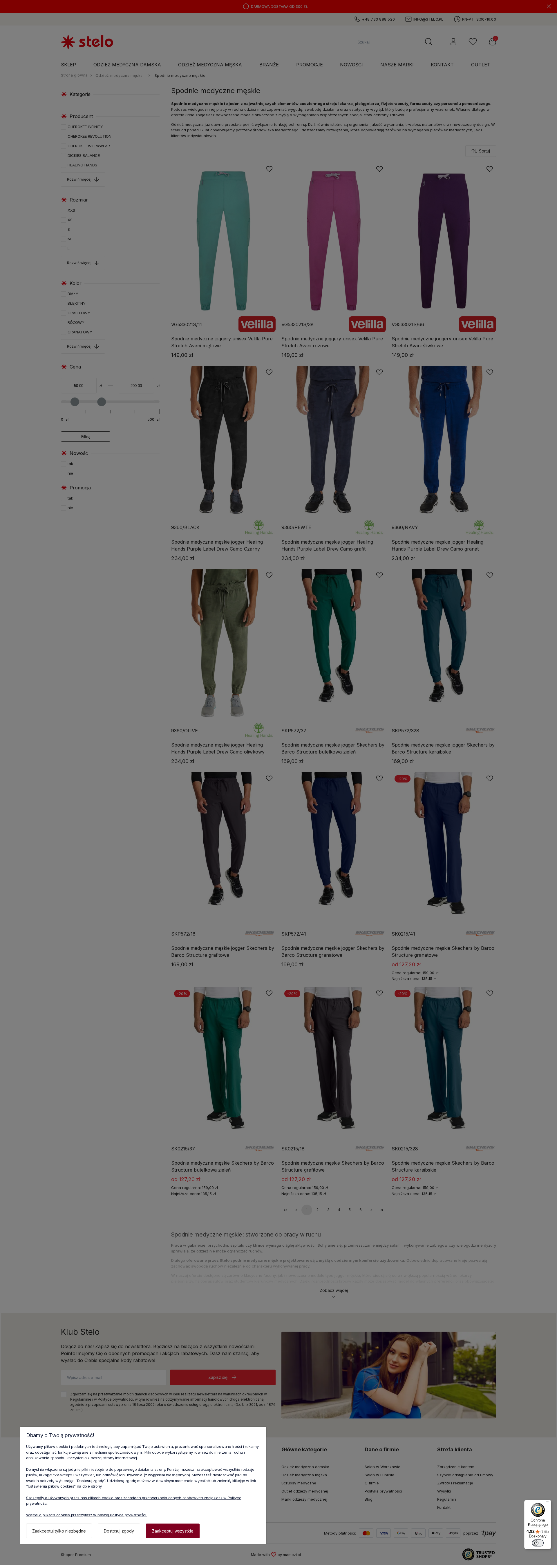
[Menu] (547, 1503)
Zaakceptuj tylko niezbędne (59, 1530)
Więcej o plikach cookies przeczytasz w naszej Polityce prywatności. (86, 1515)
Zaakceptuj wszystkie (172, 1530)
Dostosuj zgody (119, 1530)
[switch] (538, 1542)
